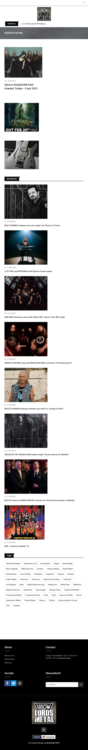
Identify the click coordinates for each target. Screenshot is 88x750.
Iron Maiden (11, 585)
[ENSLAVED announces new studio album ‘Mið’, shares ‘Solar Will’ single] (44, 293)
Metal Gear (65, 585)
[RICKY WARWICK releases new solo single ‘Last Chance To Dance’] (44, 202)
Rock (54, 595)
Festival (60, 574)
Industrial (67, 579)
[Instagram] (20, 683)
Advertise (8, 663)
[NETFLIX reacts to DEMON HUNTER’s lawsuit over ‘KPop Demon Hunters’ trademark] (44, 476)
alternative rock (30, 563)
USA (8, 606)
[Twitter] (13, 683)
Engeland (50, 574)
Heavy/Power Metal (51, 579)
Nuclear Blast (55, 590)
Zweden (16, 606)
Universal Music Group (67, 600)
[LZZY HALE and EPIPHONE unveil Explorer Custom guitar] (44, 247)
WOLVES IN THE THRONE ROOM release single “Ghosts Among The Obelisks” (36, 454)
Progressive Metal (13, 595)
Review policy (10, 659)
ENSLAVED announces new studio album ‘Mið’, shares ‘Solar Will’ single (34, 317)
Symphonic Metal (13, 600)
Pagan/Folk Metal (71, 590)
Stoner (79, 595)
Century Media (53, 569)
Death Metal (68, 569)
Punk (46, 595)
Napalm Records (13, 590)
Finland (70, 574)
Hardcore (24, 579)
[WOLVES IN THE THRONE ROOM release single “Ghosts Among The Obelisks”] (44, 431)
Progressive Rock (32, 595)
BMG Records (27, 569)
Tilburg (42, 600)
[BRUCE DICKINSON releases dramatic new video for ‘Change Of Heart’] (44, 385)
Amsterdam (45, 563)
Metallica (77, 585)
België (56, 563)
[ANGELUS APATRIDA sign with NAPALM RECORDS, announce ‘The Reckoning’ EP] (44, 339)
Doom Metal (25, 574)
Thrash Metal (29, 600)
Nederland (28, 590)
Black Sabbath (12, 569)
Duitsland (38, 574)
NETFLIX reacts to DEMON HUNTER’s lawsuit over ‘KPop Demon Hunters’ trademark (39, 500)
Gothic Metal (11, 579)
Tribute (51, 600)
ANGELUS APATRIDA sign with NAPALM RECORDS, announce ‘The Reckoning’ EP (38, 363)
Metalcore (52, 585)
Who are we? (9, 656)
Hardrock (36, 579)
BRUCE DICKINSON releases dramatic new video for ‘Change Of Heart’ (33, 409)
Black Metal (68, 563)
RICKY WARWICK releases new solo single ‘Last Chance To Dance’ (32, 225)
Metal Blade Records (36, 585)
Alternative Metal (13, 563)
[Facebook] (7, 683)
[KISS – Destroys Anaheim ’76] (44, 522)
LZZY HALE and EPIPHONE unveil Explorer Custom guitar (44, 24)
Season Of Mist (66, 595)
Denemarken (11, 574)
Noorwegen (41, 590)
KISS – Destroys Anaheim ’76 (16, 546)
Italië (22, 585)
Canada (40, 569)
